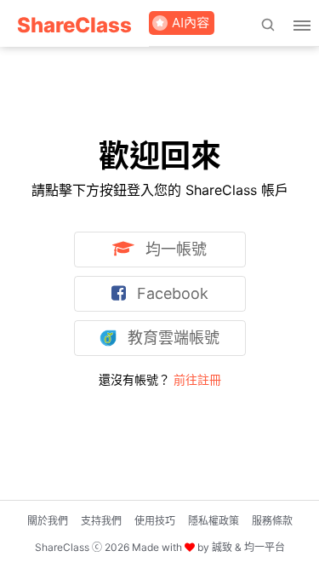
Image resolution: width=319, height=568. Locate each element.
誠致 (222, 547)
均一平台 (264, 547)
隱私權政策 (213, 520)
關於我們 (47, 520)
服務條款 (272, 520)
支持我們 (101, 520)
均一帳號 (174, 249)
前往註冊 (197, 379)
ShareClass (74, 25)
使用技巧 (154, 520)
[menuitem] (74, 23)
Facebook (170, 293)
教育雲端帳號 (171, 338)
